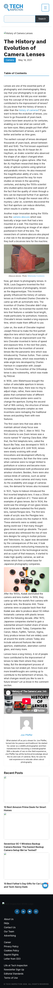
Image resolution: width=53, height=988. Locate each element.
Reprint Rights (11, 954)
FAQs (6, 923)
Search (42, 18)
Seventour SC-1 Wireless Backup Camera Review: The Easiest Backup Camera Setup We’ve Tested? (24, 847)
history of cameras (28, 110)
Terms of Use (11, 978)
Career (7, 942)
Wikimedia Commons (36, 276)
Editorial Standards (13, 973)
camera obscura (21, 217)
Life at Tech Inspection (16, 965)
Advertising (10, 935)
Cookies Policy (11, 950)
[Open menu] (45, 7)
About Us (9, 919)
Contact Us (10, 927)
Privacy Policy (11, 946)
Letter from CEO (12, 959)
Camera (10, 60)
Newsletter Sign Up (14, 969)
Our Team (9, 931)
